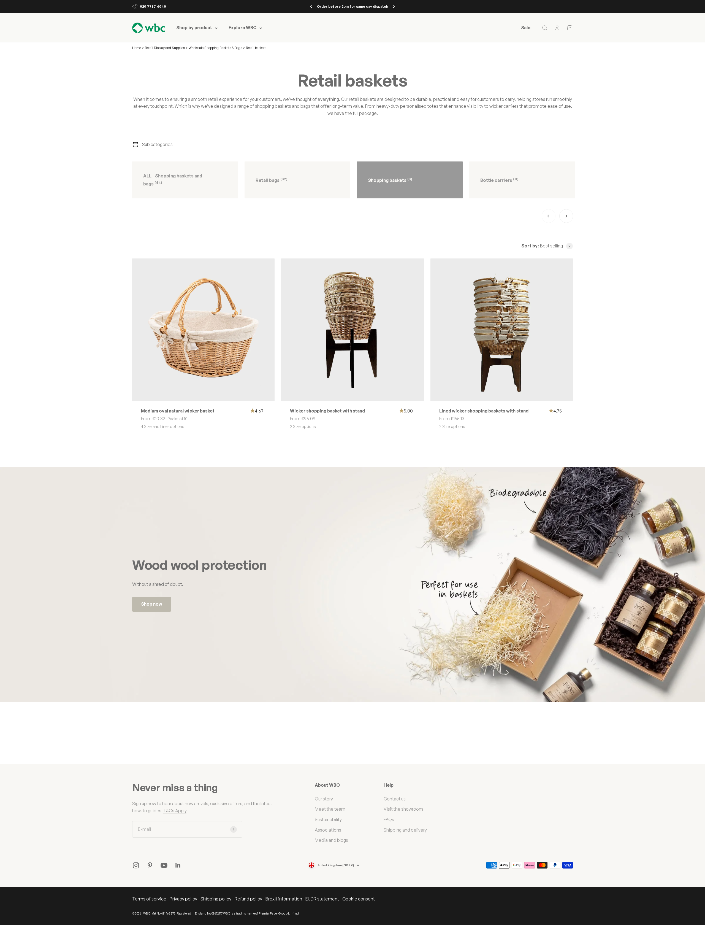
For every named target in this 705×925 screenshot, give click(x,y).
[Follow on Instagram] (136, 865)
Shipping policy (215, 899)
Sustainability (328, 819)
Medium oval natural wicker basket (178, 411)
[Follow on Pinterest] (150, 865)
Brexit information (283, 899)
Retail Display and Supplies (165, 48)
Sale (525, 28)
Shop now (151, 604)
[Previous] (311, 6)
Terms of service (149, 899)
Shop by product (194, 28)
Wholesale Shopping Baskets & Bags (216, 48)
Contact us (395, 799)
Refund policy (248, 899)
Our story (324, 799)
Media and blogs (331, 840)
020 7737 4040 (153, 6)
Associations (328, 830)
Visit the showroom (403, 809)
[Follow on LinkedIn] (178, 865)
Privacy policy (183, 899)
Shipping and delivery (405, 830)
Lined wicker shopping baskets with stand (483, 411)
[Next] (394, 6)
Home (136, 48)
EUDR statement (322, 899)
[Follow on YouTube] (164, 865)
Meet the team (330, 809)
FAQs (389, 819)
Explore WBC (243, 28)
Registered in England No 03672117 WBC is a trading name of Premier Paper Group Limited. (238, 913)
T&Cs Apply (174, 810)
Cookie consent (358, 899)
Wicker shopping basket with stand (327, 411)
